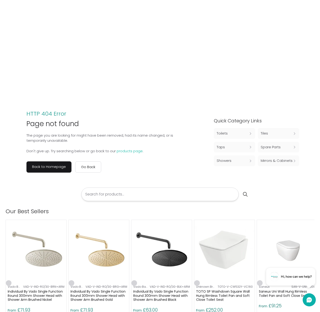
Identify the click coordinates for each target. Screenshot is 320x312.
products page (130, 151)
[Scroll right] (311, 211)
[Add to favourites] (8, 283)
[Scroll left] (304, 211)
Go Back (88, 166)
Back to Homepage (49, 166)
